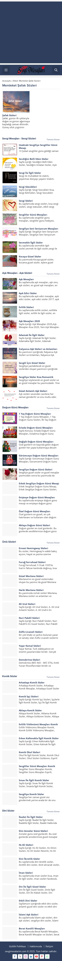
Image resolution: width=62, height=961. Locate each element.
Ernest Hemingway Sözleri (33, 548)
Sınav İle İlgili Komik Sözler (34, 780)
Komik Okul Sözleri (29, 752)
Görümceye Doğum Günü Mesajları (38, 455)
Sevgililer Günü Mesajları (33, 214)
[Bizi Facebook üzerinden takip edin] (14, 956)
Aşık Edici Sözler (28, 293)
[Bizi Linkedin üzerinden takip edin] (31, 956)
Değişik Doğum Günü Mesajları (36, 441)
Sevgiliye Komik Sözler (31, 794)
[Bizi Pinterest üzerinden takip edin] (42, 956)
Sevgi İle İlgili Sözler (30, 172)
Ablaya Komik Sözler (30, 710)
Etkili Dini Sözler (28, 900)
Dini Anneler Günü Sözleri (33, 830)
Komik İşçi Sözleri (29, 696)
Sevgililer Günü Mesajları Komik (37, 766)
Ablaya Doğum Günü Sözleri (34, 525)
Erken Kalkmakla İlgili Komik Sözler (39, 738)
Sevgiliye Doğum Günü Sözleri (35, 469)
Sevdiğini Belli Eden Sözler (33, 158)
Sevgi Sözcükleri (28, 186)
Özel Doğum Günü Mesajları (34, 511)
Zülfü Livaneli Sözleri (31, 631)
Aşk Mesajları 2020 (29, 321)
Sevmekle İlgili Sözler (31, 242)
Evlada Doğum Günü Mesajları (36, 427)
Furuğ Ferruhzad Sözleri (32, 562)
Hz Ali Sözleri (26, 844)
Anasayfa (6, 81)
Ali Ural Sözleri (27, 603)
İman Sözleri (26, 872)
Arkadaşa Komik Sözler (32, 682)
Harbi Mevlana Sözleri (31, 590)
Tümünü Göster (53, 139)
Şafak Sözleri (9, 115)
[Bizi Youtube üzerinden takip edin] (36, 956)
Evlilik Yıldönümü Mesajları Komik (38, 724)
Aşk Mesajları (26, 279)
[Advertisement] (31, 32)
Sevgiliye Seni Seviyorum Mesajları (38, 228)
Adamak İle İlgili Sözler (32, 335)
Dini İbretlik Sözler (29, 858)
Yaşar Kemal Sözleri (30, 645)
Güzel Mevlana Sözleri (31, 576)
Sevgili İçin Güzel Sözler (32, 362)
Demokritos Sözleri (29, 659)
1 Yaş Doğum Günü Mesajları (35, 413)
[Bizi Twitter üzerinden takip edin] (20, 956)
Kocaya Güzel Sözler (30, 256)
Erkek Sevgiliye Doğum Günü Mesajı (39, 483)
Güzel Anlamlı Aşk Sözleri (33, 390)
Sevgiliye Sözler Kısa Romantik (36, 376)
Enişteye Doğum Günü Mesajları (37, 497)
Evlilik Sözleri (26, 307)
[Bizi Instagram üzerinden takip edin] (25, 956)
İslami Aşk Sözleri (28, 914)
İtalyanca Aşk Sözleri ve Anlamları (38, 348)
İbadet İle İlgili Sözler (31, 816)
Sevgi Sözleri (26, 200)
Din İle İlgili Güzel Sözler (32, 886)
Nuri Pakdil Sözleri (29, 617)
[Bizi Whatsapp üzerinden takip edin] (47, 956)
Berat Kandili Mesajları (32, 928)
